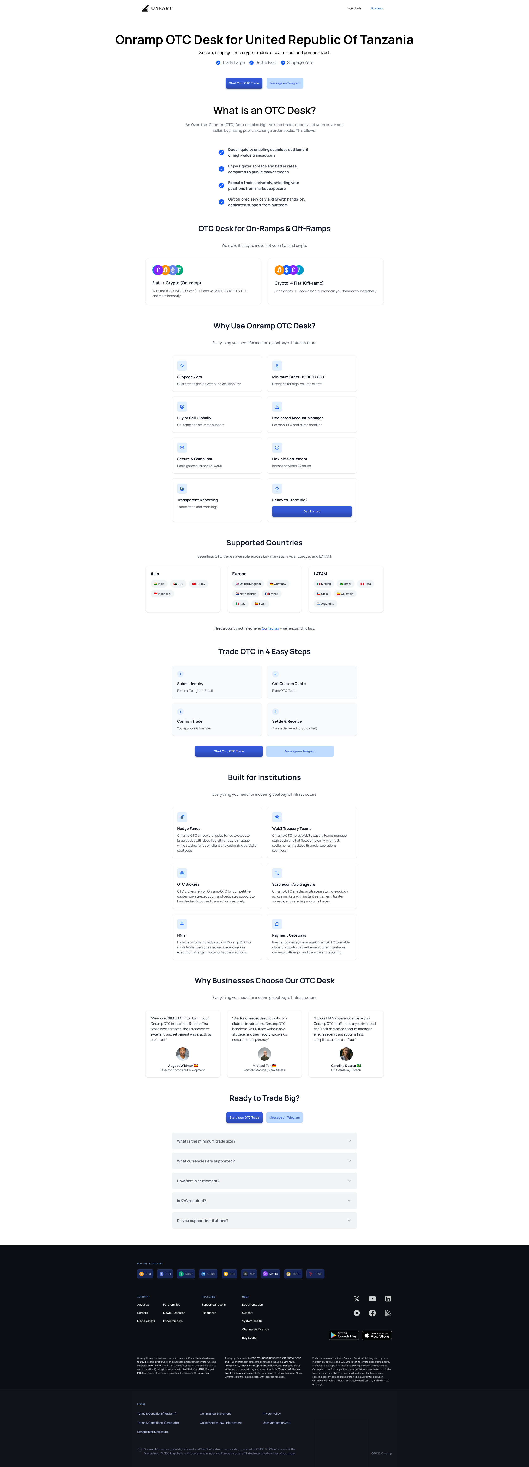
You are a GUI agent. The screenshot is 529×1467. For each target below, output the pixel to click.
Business (377, 8)
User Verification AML (277, 1423)
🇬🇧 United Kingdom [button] (248, 584)
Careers (142, 1313)
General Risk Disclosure (152, 1432)
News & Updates (174, 1313)
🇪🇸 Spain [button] (260, 604)
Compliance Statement (215, 1413)
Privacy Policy (272, 1413)
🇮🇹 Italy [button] (240, 604)
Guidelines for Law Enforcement (221, 1423)
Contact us (270, 628)
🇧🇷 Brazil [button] (345, 584)
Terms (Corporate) (158, 1423)
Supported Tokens (214, 1304)
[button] (145, 1273)
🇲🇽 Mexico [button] (324, 584)
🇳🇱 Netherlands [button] (246, 594)
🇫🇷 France (271, 594)
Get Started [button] (312, 511)
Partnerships (171, 1304)
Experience (209, 1313)
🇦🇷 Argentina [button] (325, 604)
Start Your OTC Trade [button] (244, 83)
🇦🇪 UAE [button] (178, 584)
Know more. (287, 1453)
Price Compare (173, 1321)
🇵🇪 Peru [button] (365, 584)
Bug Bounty (249, 1338)
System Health (252, 1321)
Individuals (354, 8)
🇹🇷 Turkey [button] (198, 584)
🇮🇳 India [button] (159, 584)
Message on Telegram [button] (285, 83)
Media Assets (146, 1321)
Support (247, 1313)
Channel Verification (255, 1329)
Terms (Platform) (156, 1413)
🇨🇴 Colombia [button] (345, 594)
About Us (143, 1304)
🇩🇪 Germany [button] (278, 584)
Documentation (252, 1304)
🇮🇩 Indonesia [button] (162, 594)
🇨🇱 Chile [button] (322, 594)
